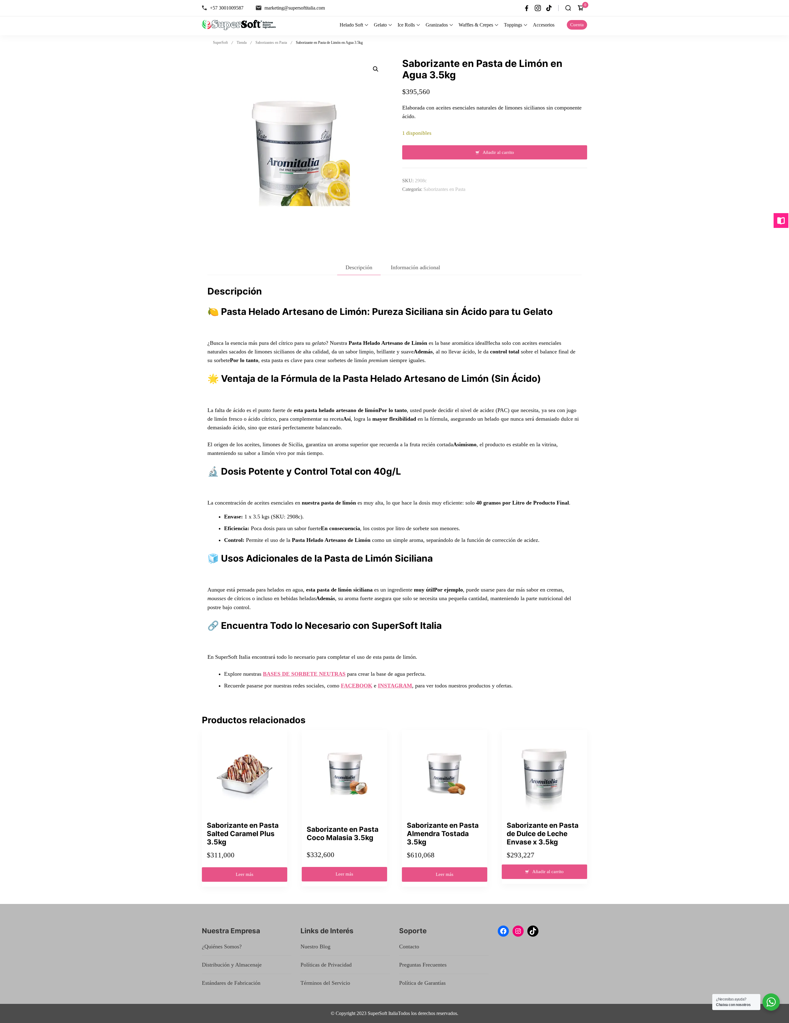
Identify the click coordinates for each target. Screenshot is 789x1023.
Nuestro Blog (315, 946)
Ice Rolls (406, 24)
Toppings (513, 24)
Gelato (380, 24)
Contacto (409, 946)
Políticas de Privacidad (326, 965)
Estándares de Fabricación (231, 983)
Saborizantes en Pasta (444, 189)
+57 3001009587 (226, 7)
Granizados (437, 24)
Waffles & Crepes (476, 24)
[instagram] (538, 8)
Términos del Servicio (325, 983)
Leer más (244, 874)
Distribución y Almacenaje (232, 965)
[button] (375, 69)
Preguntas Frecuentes (423, 965)
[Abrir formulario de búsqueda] (568, 8)
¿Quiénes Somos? (222, 946)
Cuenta (577, 24)
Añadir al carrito (498, 152)
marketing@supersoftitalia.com (294, 7)
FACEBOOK (356, 686)
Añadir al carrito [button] (548, 871)
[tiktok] (549, 8)
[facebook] (527, 8)
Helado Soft (351, 24)
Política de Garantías (422, 983)
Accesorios (543, 24)
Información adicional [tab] (415, 267)
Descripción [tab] (358, 267)
